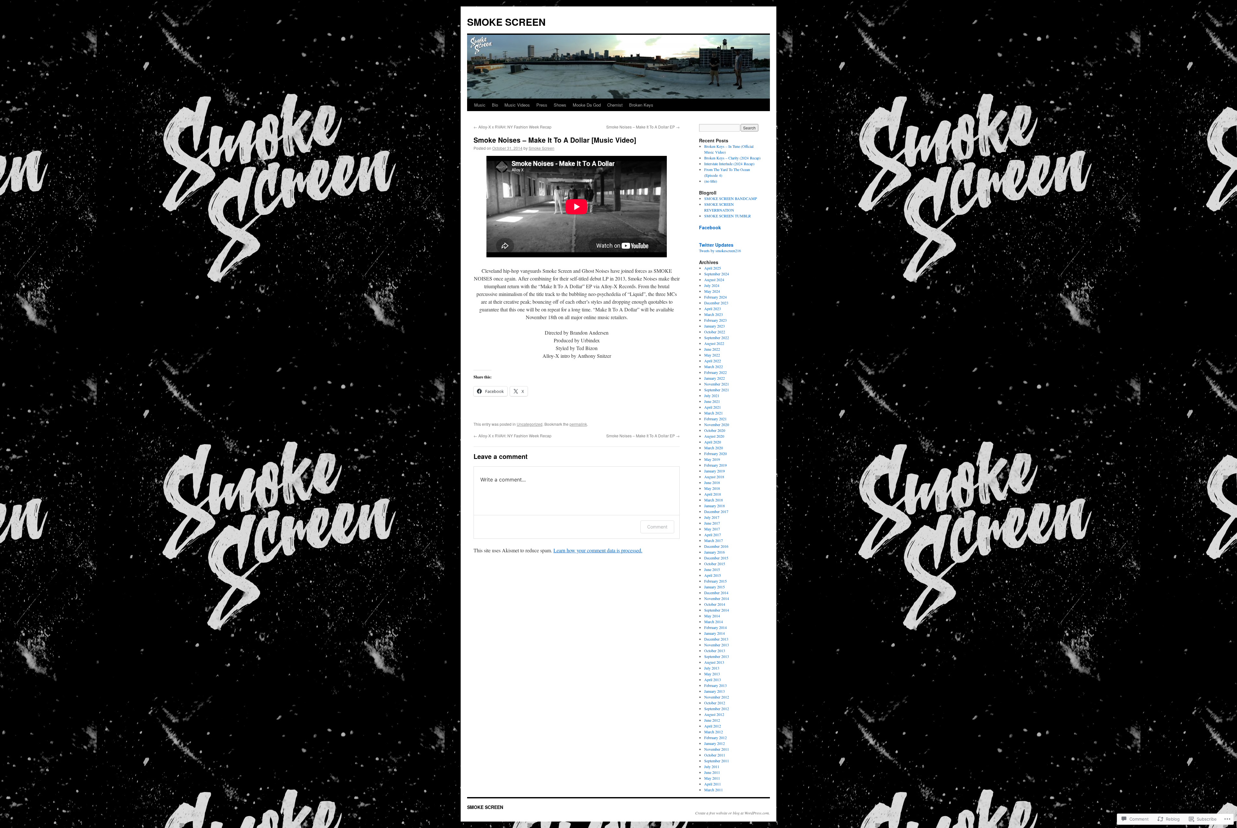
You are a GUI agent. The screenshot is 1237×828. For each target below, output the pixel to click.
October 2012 (714, 702)
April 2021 (712, 407)
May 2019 (712, 459)
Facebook (710, 227)
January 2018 (714, 505)
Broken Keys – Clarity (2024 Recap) (732, 157)
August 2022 (714, 343)
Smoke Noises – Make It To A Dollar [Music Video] (555, 140)
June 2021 (712, 401)
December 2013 (716, 639)
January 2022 (714, 378)
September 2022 (716, 337)
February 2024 (715, 297)
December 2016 (716, 546)
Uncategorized (529, 424)
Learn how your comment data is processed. (597, 550)
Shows (560, 105)
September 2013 (716, 656)
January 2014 (714, 633)
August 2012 (714, 714)
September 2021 (716, 389)
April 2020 (712, 441)
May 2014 (712, 615)
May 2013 (712, 673)
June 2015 (712, 569)
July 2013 (711, 668)
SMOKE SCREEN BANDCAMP (730, 198)
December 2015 (716, 557)
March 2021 (713, 412)
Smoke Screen (541, 148)
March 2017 (713, 540)
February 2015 (715, 581)
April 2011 (712, 783)
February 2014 (715, 627)
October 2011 (714, 754)
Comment (657, 526)
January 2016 (714, 552)
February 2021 (715, 418)
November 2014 (716, 598)
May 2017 (712, 528)
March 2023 (713, 314)
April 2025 (712, 268)
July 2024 (711, 285)
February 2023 (715, 320)
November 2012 (716, 697)
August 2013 (714, 662)
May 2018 (712, 488)
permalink (578, 424)
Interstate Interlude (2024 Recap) (729, 163)
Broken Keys (641, 105)
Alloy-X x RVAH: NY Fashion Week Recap (512, 126)
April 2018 (712, 494)
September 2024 (716, 273)
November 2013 (716, 644)
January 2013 (714, 691)
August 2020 (714, 436)
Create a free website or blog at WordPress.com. (732, 812)
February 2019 (715, 465)
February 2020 (715, 453)
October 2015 (714, 563)
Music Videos (517, 105)
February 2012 (715, 737)
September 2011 (716, 760)
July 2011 (711, 766)
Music (479, 105)
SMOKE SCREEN (506, 22)
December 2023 (716, 302)
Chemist (615, 105)
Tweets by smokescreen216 (720, 250)
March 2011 (713, 789)
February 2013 (715, 685)
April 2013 (712, 679)
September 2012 (716, 708)
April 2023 (712, 308)
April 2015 (712, 575)
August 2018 (714, 476)
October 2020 (714, 430)
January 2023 (714, 325)
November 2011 (716, 749)
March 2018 (713, 499)
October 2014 (714, 604)
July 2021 (711, 395)
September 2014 (716, 610)
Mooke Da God (587, 105)
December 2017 (716, 511)
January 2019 (714, 470)
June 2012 (712, 720)
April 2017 (712, 534)
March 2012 (713, 731)
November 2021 (716, 383)
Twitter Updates (716, 245)
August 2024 (714, 279)
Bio (495, 105)
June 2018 (712, 482)
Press (541, 105)
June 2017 (712, 523)
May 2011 (712, 778)
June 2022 (712, 349)
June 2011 (712, 772)
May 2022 (712, 354)
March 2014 (713, 621)
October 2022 (714, 331)
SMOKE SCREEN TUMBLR (727, 215)
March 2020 (713, 447)
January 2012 (714, 743)
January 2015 (714, 586)
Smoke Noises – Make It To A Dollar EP (643, 126)
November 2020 (716, 424)
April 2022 (712, 360)
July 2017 (711, 517)
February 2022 (715, 372)
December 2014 (716, 592)
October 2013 (714, 650)
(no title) (710, 181)
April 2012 (712, 725)
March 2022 (713, 366)
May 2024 (712, 291)
